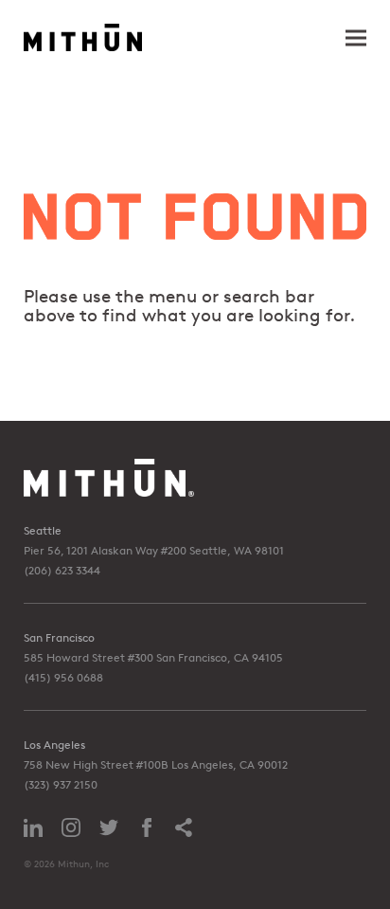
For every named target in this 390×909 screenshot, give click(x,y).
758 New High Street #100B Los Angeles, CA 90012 (156, 764)
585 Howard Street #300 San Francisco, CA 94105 (153, 657)
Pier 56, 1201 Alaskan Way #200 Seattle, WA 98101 (154, 550)
